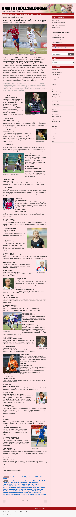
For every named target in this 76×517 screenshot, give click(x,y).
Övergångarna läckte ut (58, 42)
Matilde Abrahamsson (27, 489)
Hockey (26, 14)
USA (53, 136)
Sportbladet (13, 14)
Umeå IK (54, 134)
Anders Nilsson (22, 22)
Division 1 (31, 476)
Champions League (57, 72)
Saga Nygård (27, 492)
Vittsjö (53, 138)
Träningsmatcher (56, 121)
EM (53, 87)
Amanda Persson (13, 481)
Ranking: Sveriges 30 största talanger (24, 20)
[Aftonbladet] (7, 1)
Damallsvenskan (14, 476)
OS (53, 99)
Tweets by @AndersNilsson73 (59, 47)
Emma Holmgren (33, 482)
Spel (31, 14)
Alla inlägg (5, 14)
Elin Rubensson (15, 482)
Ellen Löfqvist (24, 482)
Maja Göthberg (41, 487)
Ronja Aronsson (19, 492)
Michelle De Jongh (38, 489)
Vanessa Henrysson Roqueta (38, 494)
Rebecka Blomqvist (8, 492)
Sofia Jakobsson (56, 101)
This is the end (55, 20)
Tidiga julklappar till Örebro (58, 35)
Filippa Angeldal (35, 484)
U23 (53, 131)
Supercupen (55, 111)
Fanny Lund (26, 484)
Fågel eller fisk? (56, 27)
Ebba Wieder (6, 482)
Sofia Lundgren (55, 104)
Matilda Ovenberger (14, 489)
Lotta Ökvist (32, 487)
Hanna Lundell (7, 486)
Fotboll (21, 14)
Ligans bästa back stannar (58, 25)
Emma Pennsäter (7, 484)
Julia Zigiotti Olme (8, 487)
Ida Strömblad (15, 486)
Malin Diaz (5, 489)
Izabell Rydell (23, 486)
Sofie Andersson (56, 106)
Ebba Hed (42, 481)
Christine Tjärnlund (33, 481)
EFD (53, 82)
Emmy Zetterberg (18, 484)
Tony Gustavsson (56, 116)
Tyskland (54, 126)
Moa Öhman (6, 491)
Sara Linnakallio (7, 494)
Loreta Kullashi (24, 487)
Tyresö (54, 124)
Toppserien (54, 119)
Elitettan (37, 476)
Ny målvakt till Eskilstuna (58, 30)
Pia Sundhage (39, 491)
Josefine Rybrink (33, 486)
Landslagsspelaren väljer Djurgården (61, 32)
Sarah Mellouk (16, 494)
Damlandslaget (24, 476)
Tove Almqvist (25, 494)
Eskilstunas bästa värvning (58, 22)
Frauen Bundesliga (56, 91)
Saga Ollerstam (36, 492)
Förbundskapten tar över (58, 37)
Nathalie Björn (14, 491)
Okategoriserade (56, 96)
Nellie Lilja (32, 491)
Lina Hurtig (16, 487)
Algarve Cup (55, 69)
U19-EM (5, 478)
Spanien (54, 109)
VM (53, 141)
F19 (41, 476)
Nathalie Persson (23, 491)
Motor (36, 14)
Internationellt (55, 94)
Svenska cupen (56, 114)
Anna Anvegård (22, 481)
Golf (41, 14)
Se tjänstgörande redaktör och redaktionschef (15, 511)
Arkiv (53, 60)
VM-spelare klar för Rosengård (59, 39)
